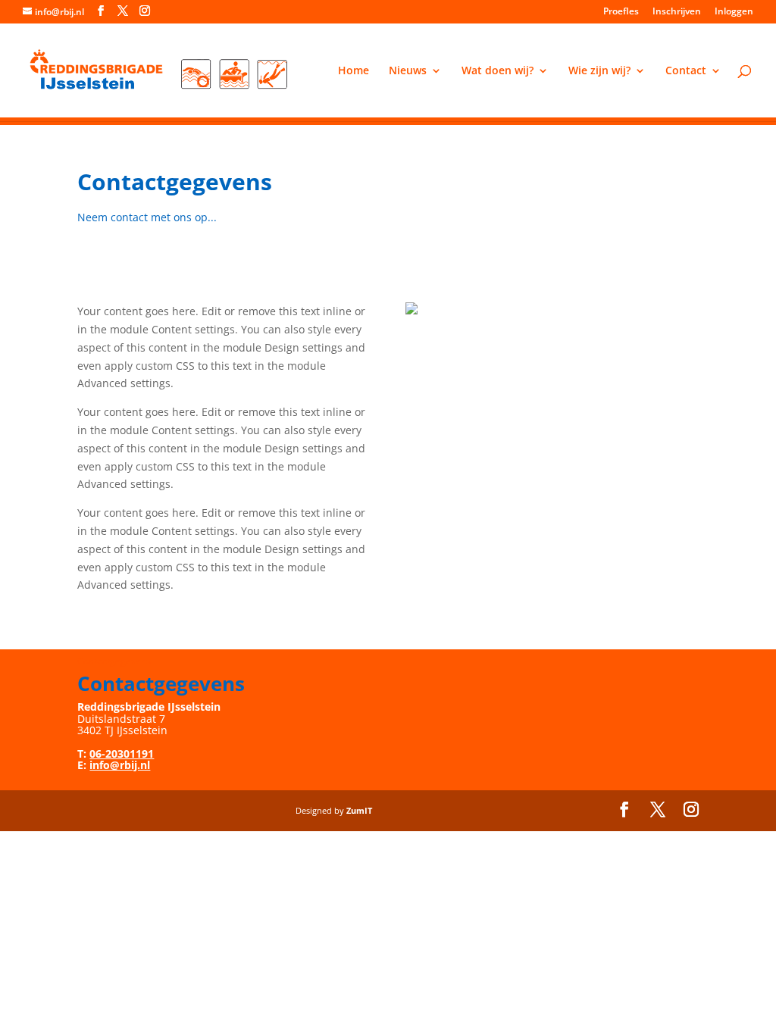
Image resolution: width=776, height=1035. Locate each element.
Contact (685, 71)
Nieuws (408, 71)
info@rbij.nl (119, 765)
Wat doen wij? (498, 71)
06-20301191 (121, 753)
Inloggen (734, 12)
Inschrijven (676, 12)
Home (353, 71)
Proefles (621, 12)
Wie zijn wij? (599, 71)
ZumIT (359, 810)
